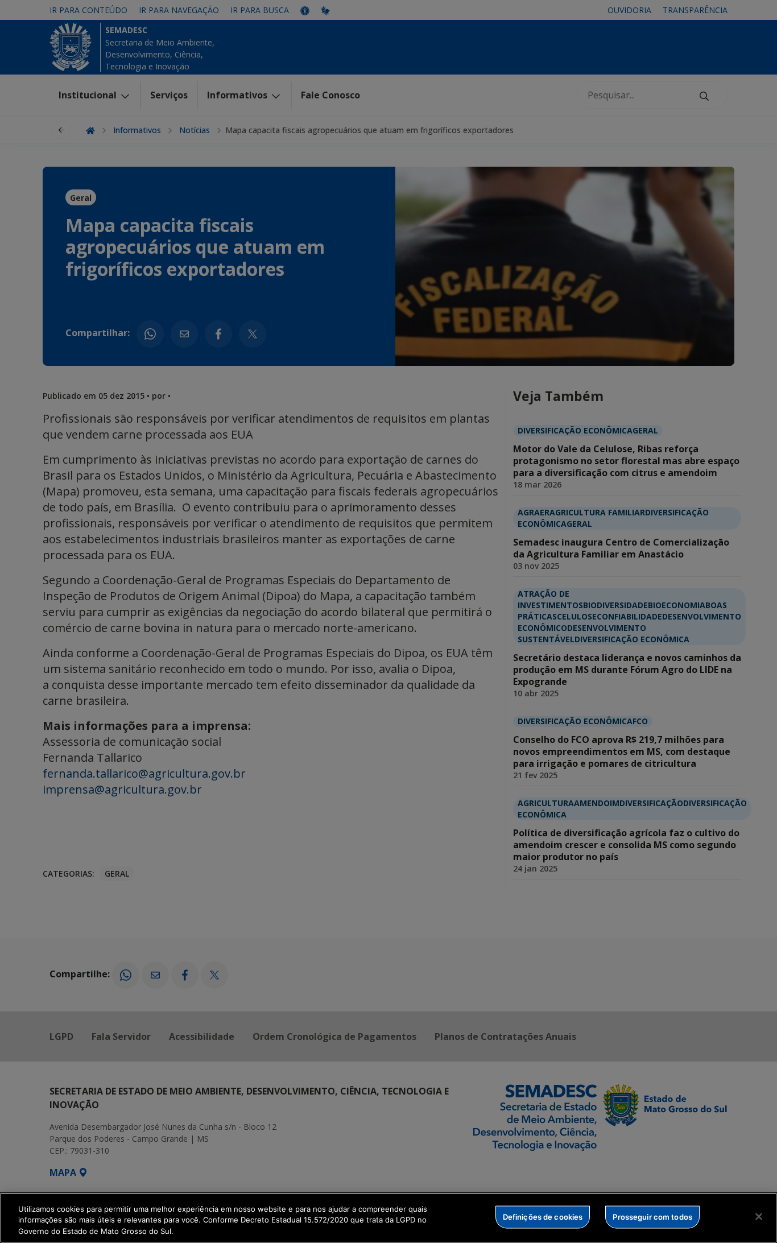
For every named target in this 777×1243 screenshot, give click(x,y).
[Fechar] (758, 1216)
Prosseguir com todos (652, 1216)
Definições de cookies (543, 1216)
